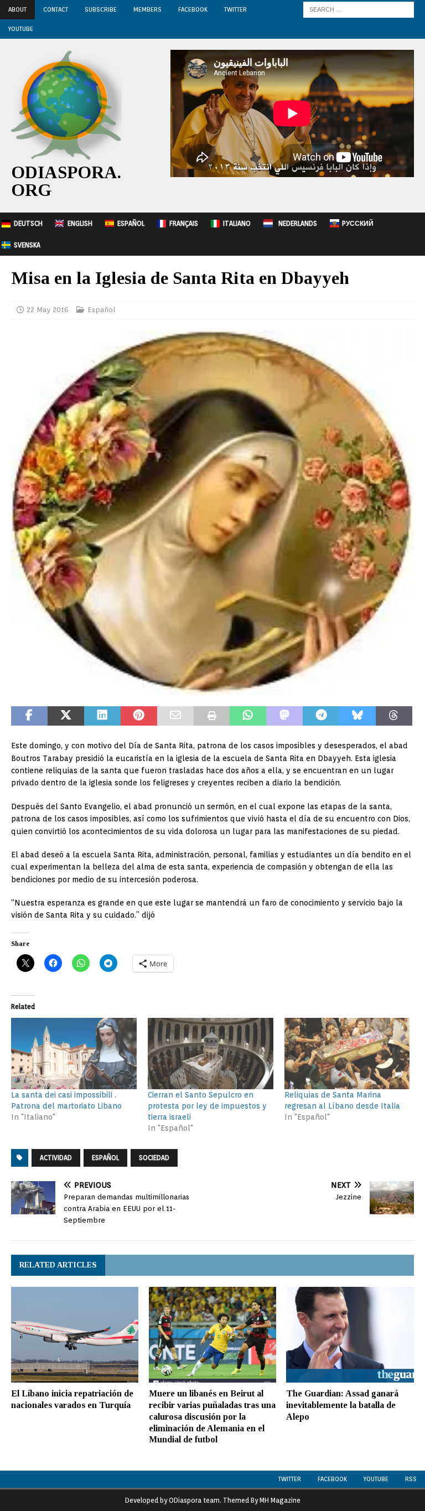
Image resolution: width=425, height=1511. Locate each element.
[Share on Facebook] (29, 716)
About (17, 9)
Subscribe (101, 9)
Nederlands (297, 223)
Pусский (358, 223)
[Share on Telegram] (321, 716)
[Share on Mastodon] (284, 716)
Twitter (235, 9)
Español (130, 223)
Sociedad (154, 1157)
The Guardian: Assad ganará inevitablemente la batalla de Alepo (342, 1405)
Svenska (27, 245)
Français (183, 223)
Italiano (237, 223)
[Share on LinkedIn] (102, 716)
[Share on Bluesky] (357, 716)
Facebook (193, 9)
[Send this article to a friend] (175, 716)
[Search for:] (358, 8)
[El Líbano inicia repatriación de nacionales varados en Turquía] (74, 1335)
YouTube (20, 29)
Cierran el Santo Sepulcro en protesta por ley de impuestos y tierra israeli (207, 1105)
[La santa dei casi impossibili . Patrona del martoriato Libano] (74, 1054)
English (80, 223)
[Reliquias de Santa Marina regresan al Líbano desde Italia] (347, 1054)
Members (147, 9)
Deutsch (28, 223)
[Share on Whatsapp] (248, 716)
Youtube (376, 1479)
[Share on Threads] (394, 716)
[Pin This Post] (139, 716)
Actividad (56, 1157)
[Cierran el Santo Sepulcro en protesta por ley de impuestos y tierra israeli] (210, 1054)
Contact (55, 9)
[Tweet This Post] (66, 716)
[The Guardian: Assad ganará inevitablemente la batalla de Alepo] (349, 1335)
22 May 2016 (48, 310)
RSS (411, 1479)
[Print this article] (212, 716)
